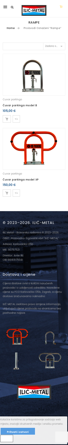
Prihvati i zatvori (18, 432)
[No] (6, 438)
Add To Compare (16, 119)
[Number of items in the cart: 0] (61, 6)
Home (11, 28)
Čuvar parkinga (12, 99)
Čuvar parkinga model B (20, 105)
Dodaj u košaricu (7, 119)
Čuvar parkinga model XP (21, 179)
